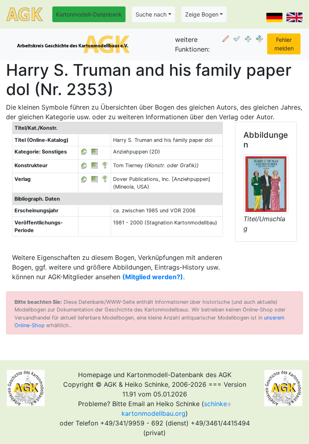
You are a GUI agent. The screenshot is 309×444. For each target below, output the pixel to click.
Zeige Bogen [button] (201, 14)
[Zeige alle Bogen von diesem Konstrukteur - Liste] (84, 165)
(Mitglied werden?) (152, 277)
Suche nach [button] (151, 14)
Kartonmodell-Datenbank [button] (89, 14)
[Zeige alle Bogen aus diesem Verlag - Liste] (84, 179)
